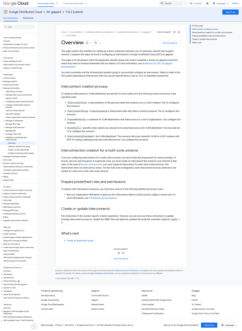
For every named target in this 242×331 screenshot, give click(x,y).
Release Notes (97, 304)
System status (97, 309)
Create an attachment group (80, 240)
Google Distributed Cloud (25, 12)
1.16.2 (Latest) (74, 12)
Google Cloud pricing (50, 300)
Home (63, 32)
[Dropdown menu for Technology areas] (57, 3)
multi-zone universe (92, 164)
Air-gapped (53, 12)
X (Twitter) (196, 304)
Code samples (148, 304)
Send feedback (170, 43)
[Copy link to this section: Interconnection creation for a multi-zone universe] (141, 150)
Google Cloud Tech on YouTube (205, 313)
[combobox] (173, 3)
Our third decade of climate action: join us (115, 325)
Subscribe (209, 325)
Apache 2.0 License (63, 273)
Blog (194, 295)
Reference (28, 18)
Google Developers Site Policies (101, 273)
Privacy (59, 325)
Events (195, 300)
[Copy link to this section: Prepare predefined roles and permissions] (128, 182)
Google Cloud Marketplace (52, 304)
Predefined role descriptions (103, 198)
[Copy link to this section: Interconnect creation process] (110, 86)
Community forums (100, 295)
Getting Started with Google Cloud (156, 300)
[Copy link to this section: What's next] (82, 233)
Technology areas (45, 3)
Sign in (235, 3)
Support (94, 300)
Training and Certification (153, 313)
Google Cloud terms (85, 325)
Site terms (69, 325)
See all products (48, 295)
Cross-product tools (73, 3)
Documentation (10, 18)
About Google (47, 325)
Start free (230, 12)
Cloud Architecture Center (153, 309)
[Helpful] (174, 32)
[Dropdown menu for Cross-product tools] (86, 3)
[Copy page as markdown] (95, 43)
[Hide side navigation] (34, 326)
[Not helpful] (179, 32)
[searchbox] (18, 27)
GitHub (144, 295)
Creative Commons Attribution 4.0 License (131, 270)
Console (198, 3)
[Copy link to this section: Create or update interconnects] (112, 209)
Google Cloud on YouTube (203, 309)
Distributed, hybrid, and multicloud (100, 32)
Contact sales (47, 309)
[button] (18, 47)
